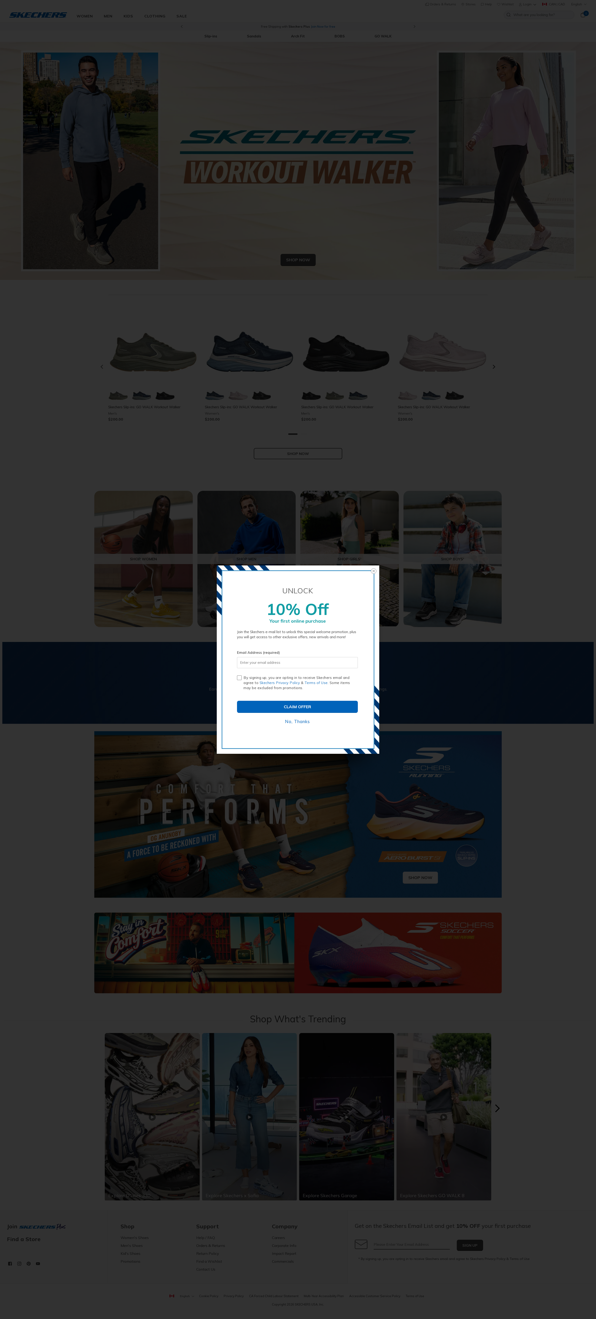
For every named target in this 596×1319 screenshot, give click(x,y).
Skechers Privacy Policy (280, 683)
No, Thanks (297, 721)
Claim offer (297, 706)
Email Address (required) (258, 652)
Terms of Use (316, 683)
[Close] (373, 571)
